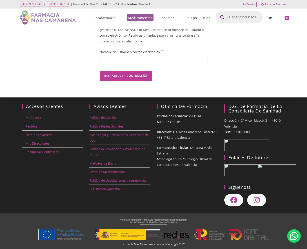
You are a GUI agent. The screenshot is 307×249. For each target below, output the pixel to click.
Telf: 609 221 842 (31, 4)
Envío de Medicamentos (107, 172)
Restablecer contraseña (125, 76)
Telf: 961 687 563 (58, 4)
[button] (294, 236)
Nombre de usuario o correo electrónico (131, 51)
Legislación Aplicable (105, 189)
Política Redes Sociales (106, 126)
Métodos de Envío (102, 163)
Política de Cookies (103, 117)
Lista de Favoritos (276, 4)
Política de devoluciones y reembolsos (118, 180)
